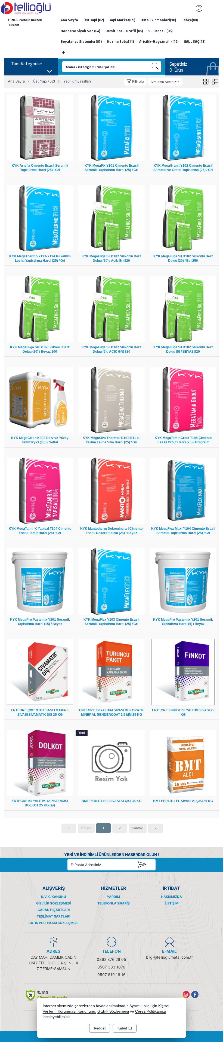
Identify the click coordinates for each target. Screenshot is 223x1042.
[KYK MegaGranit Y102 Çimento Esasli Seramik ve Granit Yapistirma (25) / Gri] (183, 127)
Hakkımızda (171, 897)
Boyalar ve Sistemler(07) (81, 41)
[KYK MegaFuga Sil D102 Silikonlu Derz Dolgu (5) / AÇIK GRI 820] (111, 308)
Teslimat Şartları (53, 916)
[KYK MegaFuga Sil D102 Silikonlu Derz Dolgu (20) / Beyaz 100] (40, 308)
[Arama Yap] (155, 66)
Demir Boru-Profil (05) (124, 30)
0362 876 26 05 (111, 959)
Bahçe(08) (189, 20)
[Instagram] (186, 994)
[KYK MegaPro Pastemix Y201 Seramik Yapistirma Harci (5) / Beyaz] (183, 581)
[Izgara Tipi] (206, 81)
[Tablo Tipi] (214, 81)
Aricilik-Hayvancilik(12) (158, 41)
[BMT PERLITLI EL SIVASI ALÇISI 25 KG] (183, 762)
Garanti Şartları (54, 910)
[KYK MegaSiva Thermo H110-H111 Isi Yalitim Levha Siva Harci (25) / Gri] (111, 399)
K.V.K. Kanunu (53, 897)
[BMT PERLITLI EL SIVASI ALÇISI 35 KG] (111, 762)
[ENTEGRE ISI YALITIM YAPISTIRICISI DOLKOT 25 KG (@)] (40, 762)
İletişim (171, 903)
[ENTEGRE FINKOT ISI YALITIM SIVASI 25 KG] (183, 672)
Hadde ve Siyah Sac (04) (80, 30)
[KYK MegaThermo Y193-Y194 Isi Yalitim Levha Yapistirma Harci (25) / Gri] (40, 218)
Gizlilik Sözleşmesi (53, 903)
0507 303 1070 (111, 967)
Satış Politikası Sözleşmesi (53, 923)
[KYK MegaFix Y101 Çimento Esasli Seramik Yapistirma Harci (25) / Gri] (111, 127)
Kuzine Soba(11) (120, 41)
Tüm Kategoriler (26, 63)
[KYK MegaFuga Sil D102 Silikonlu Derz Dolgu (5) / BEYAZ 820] (183, 308)
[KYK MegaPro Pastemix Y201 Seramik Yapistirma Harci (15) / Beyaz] (40, 581)
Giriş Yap (196, 8)
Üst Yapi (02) (93, 20)
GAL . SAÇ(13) (194, 41)
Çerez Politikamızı (150, 1011)
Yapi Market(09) (122, 20)
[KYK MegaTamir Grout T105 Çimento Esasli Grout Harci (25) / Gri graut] (183, 399)
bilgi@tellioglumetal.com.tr (169, 957)
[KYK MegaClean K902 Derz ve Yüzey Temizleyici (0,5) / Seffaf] (40, 399)
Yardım (113, 897)
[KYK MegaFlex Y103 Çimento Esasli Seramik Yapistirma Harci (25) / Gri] (111, 581)
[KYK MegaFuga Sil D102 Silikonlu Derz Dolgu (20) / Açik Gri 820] (111, 218)
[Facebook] (195, 994)
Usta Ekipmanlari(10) (158, 20)
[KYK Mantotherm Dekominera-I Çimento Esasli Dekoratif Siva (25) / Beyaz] (111, 490)
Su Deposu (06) (160, 30)
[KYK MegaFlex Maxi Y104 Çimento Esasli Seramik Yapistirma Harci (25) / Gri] (183, 490)
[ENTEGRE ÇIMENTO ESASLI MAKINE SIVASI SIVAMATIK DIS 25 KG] (40, 672)
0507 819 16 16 (111, 974)
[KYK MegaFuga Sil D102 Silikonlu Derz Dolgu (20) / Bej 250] (183, 218)
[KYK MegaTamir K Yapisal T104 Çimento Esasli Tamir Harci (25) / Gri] (40, 490)
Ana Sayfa (69, 20)
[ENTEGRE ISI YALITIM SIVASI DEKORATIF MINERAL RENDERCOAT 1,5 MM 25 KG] (111, 672)
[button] (135, 82)
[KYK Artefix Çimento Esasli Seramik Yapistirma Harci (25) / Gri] (40, 127)
